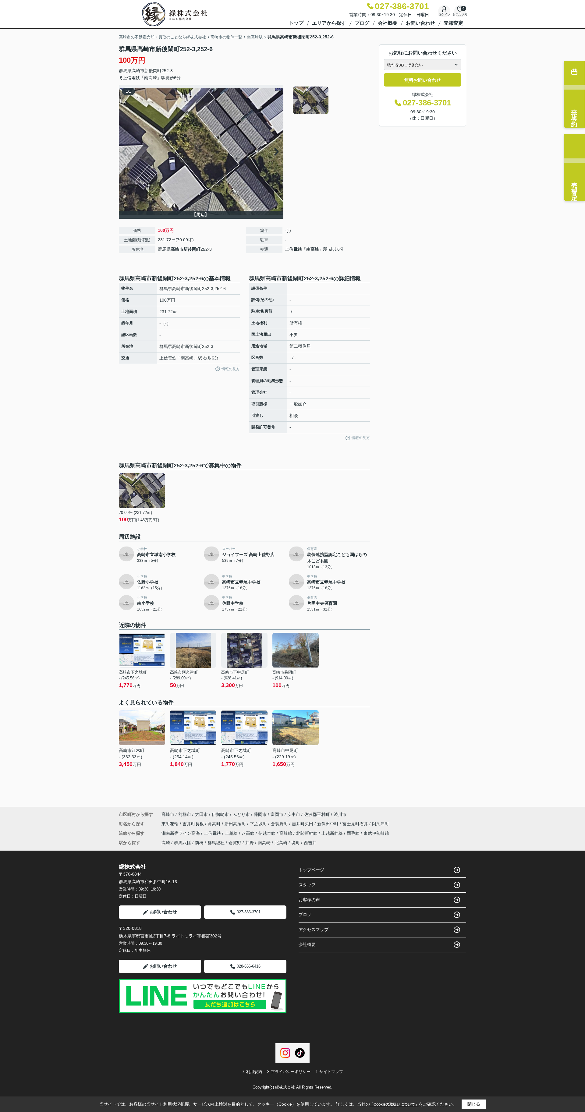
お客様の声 (309, 899)
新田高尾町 (236, 823)
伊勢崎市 (220, 814)
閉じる (473, 1104)
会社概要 (387, 23)
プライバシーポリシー (290, 1071)
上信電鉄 (293, 249)
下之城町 (259, 823)
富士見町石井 (355, 823)
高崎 (165, 842)
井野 (249, 842)
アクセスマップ (313, 929)
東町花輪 (170, 823)
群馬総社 (216, 842)
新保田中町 (328, 823)
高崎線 (286, 833)
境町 (295, 842)
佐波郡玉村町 (317, 814)
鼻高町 (215, 823)
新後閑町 (152, 70)
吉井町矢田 (303, 823)
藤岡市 (260, 814)
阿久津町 (380, 823)
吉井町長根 (194, 823)
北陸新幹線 (307, 833)
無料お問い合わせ (422, 80)
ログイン (444, 14)
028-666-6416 (249, 966)
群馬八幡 (182, 842)
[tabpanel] (330, 100)
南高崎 (312, 249)
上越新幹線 (332, 833)
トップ (296, 23)
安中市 (293, 814)
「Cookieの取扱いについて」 (394, 1104)
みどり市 (241, 814)
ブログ (362, 23)
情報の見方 (231, 369)
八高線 (249, 833)
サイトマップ (331, 1071)
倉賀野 (235, 842)
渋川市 (340, 814)
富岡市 (277, 814)
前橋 (199, 842)
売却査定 (453, 23)
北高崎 (281, 842)
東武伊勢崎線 (376, 833)
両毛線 (354, 833)
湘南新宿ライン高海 (181, 833)
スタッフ (307, 884)
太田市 (201, 814)
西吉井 (310, 842)
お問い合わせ (420, 23)
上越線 (232, 833)
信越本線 (267, 833)
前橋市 (184, 814)
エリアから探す (329, 23)
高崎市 (138, 70)
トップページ (311, 869)
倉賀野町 (280, 823)
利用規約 (254, 1071)
